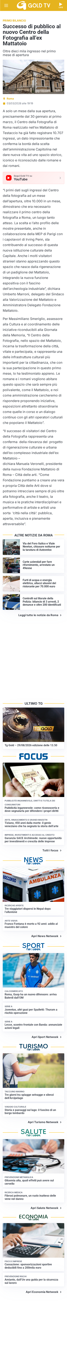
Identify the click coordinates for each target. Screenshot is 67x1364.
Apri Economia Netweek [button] (42, 1292)
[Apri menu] (6, 5)
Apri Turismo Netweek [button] (43, 1122)
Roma (10, 98)
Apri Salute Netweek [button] (44, 1208)
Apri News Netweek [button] (44, 936)
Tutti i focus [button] (50, 850)
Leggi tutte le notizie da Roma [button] (38, 615)
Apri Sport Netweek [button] (45, 1037)
